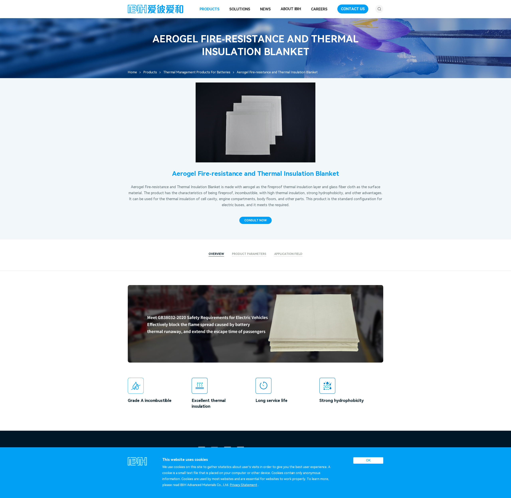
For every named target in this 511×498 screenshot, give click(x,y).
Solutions (239, 9)
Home (132, 72)
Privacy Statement (243, 485)
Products (209, 9)
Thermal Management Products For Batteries (196, 72)
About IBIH (291, 9)
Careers (319, 9)
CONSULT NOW (255, 220)
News (265, 9)
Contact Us (353, 9)
